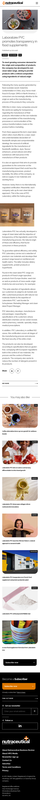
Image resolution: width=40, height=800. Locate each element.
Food (20, 55)
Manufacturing (34, 551)
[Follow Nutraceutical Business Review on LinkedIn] (20, 726)
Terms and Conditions (11, 767)
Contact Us (7, 760)
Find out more (7, 698)
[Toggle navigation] (37, 3)
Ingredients (4, 55)
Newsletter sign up (10, 757)
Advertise (6, 764)
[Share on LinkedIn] (12, 371)
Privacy (5, 771)
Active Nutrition (13, 55)
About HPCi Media (10, 753)
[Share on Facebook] (18, 371)
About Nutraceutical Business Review (18, 750)
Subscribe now (12, 662)
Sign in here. (21, 692)
